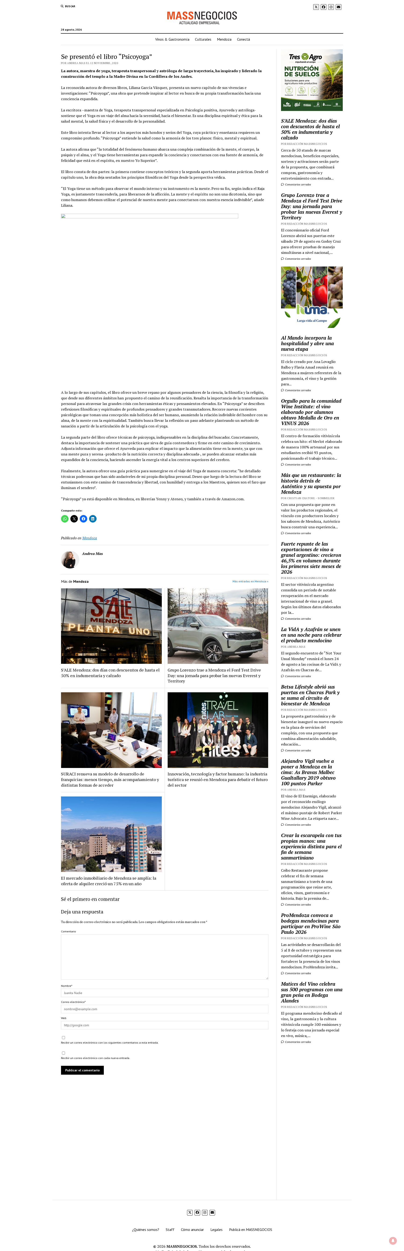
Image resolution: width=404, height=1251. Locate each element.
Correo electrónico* (73, 1002)
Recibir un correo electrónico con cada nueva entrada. (95, 1058)
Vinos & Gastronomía (172, 39)
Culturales (203, 39)
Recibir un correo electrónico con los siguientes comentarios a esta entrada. (110, 1042)
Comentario (68, 931)
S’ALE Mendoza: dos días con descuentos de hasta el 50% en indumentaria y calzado (110, 672)
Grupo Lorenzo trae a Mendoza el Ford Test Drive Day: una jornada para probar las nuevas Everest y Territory (214, 675)
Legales (216, 1229)
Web (63, 1018)
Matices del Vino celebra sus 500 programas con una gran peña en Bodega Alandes (312, 992)
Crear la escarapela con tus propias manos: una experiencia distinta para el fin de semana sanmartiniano (311, 846)
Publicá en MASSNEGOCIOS (250, 1229)
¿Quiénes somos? (145, 1229)
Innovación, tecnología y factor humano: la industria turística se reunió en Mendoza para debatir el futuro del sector (218, 779)
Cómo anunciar (192, 1229)
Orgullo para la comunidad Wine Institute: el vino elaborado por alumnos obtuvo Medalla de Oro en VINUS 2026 (311, 412)
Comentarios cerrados (297, 184)
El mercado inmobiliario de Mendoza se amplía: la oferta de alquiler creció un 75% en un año (108, 880)
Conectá (243, 39)
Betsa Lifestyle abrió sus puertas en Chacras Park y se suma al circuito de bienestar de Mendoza (310, 695)
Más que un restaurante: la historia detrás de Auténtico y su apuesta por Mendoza (311, 483)
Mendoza (224, 39)
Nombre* (66, 986)
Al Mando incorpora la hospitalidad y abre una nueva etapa (307, 343)
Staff (170, 1229)
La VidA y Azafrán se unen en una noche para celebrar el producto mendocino (311, 634)
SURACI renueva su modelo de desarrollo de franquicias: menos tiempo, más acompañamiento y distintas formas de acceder (110, 779)
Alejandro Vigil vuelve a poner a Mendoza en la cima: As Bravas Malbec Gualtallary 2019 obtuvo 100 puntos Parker (308, 772)
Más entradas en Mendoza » (250, 581)
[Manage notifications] (393, 1240)
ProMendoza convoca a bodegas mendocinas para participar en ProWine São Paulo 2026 (311, 923)
